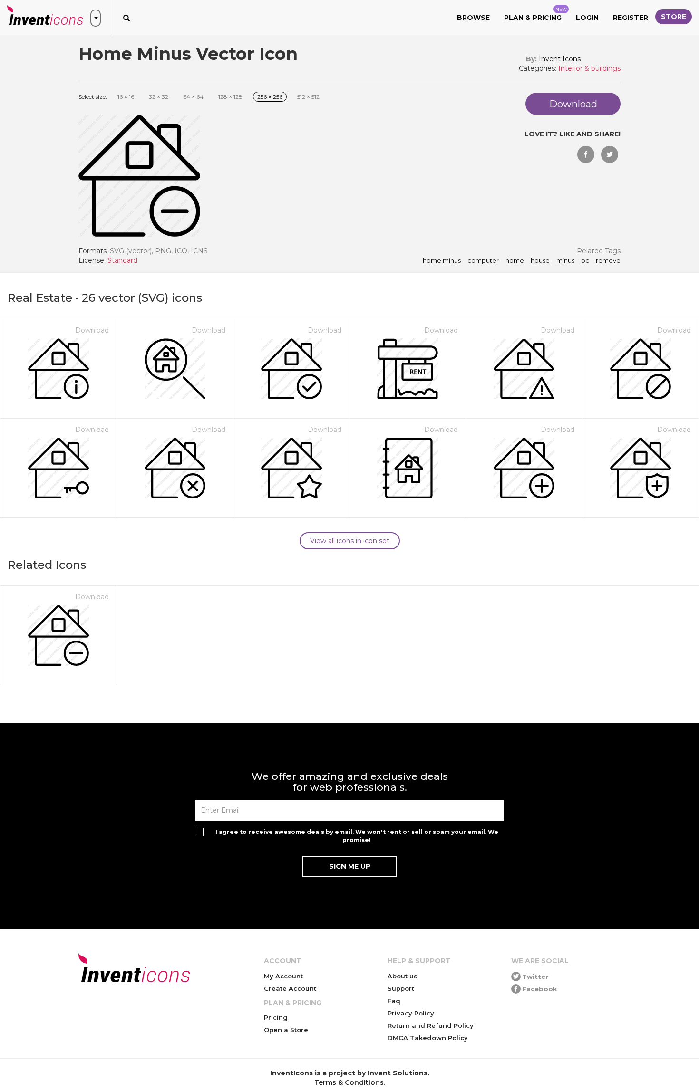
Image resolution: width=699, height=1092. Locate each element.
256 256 (269, 96)
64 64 (193, 96)
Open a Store (286, 1030)
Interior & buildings (589, 68)
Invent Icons (560, 59)
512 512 (308, 96)
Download (92, 330)
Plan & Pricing (535, 14)
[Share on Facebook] (585, 154)
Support (401, 988)
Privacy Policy (411, 1013)
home (514, 261)
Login (587, 17)
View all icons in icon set (349, 540)
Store (673, 16)
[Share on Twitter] (609, 154)
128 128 (230, 96)
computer (483, 261)
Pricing (276, 1017)
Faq (394, 1001)
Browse (473, 17)
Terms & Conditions (349, 1082)
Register (630, 17)
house (540, 261)
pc (585, 261)
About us (402, 976)
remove (608, 261)
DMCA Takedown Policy (428, 1038)
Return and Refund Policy (431, 1025)
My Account (283, 976)
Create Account (290, 988)
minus (565, 261)
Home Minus (442, 261)
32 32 (158, 96)
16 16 (125, 96)
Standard (122, 260)
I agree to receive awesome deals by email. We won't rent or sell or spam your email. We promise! (356, 835)
